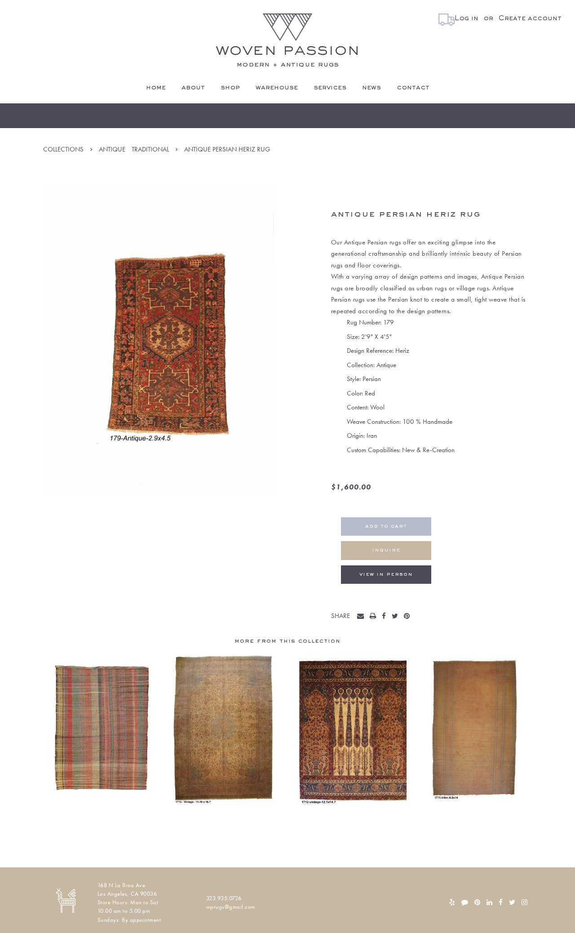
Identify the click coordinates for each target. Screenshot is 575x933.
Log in (466, 18)
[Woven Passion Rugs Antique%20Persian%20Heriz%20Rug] (362, 616)
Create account (530, 18)
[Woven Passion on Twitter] (512, 902)
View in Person (386, 574)
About (193, 87)
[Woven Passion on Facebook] (501, 902)
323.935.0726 (224, 898)
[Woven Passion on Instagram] (524, 902)
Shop (230, 87)
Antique (112, 149)
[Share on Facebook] (386, 616)
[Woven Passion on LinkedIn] (489, 902)
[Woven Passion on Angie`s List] (464, 902)
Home (156, 87)
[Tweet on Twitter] (397, 616)
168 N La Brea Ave (121, 885)
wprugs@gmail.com (231, 907)
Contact (413, 87)
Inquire (386, 550)
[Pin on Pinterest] (409, 616)
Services (330, 87)
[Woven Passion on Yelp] (452, 902)
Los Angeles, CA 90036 (127, 893)
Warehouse (277, 87)
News (371, 87)
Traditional (150, 149)
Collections (63, 149)
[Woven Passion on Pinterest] (477, 902)
